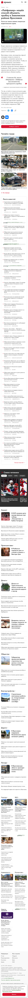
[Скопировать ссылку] (15, 110)
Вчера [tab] (16, 475)
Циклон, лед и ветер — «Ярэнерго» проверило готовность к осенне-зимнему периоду (14, 330)
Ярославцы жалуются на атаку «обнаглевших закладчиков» (12, 385)
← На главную (5, 193)
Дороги (14, 307)
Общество (14, 212)
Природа (14, 320)
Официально (15, 273)
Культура (14, 434)
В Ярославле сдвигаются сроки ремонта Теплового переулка (14, 373)
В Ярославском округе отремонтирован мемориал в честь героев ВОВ (7, 817)
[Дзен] (3, 117)
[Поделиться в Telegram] (8, 110)
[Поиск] (22, 2)
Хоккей (14, 229)
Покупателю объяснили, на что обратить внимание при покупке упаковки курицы (14, 361)
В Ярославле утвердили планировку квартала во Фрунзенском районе (13, 420)
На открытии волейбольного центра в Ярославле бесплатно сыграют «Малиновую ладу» (14, 444)
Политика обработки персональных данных (10, 980)
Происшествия (15, 262)
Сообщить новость (14, 126)
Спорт (13, 447)
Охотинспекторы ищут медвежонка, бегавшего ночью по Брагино (13, 456)
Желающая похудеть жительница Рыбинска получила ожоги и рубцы (13, 248)
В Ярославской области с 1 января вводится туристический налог (20, 884)
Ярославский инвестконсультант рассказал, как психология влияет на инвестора (13, 606)
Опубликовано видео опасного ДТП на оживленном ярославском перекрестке (14, 451)
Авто (7, 7)
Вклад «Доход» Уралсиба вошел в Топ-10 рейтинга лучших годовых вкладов (14, 254)
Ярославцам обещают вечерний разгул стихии (13, 786)
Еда (13, 363)
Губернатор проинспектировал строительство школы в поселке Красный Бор (14, 209)
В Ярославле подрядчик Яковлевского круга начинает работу (13, 304)
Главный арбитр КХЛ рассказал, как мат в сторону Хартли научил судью (12, 539)
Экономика (15, 325)
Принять (14, 994)
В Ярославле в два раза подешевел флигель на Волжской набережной (13, 408)
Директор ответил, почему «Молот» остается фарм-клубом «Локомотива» (13, 402)
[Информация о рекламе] (24, 223)
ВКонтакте (15, 958)
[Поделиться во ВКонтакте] (11, 110)
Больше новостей (19, 462)
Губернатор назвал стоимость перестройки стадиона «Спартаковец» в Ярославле (14, 216)
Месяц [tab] (4, 475)
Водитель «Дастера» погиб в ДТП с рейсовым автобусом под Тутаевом (13, 426)
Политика (14, 219)
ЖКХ (16, 797)
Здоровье (14, 250)
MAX (13, 962)
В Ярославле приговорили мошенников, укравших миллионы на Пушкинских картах (14, 648)
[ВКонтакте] (7, 117)
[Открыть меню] (25, 2)
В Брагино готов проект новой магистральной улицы (12, 414)
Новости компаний (17, 256)
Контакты (3, 960)
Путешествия (19, 872)
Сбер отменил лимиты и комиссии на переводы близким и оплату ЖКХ (20, 809)
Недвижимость (16, 399)
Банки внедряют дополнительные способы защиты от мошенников (12, 601)
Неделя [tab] (10, 475)
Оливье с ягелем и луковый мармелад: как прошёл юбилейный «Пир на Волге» (14, 432)
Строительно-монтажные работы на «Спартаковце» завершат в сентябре (13, 202)
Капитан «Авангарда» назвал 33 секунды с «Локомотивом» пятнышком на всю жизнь (14, 284)
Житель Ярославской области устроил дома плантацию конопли (14, 379)
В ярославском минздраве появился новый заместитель (13, 390)
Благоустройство (16, 204)
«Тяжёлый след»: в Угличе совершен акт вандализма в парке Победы (14, 336)
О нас (2, 956)
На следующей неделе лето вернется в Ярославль (14, 789)
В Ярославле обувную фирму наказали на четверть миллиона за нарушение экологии (14, 271)
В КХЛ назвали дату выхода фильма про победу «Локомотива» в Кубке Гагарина (14, 226)
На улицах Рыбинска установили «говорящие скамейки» (12, 277)
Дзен (13, 960)
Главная (3, 7)
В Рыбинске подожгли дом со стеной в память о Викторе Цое (14, 260)
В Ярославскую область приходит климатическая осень (12, 437)
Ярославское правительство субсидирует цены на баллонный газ (14, 323)
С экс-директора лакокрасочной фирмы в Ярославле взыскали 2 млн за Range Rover (14, 291)
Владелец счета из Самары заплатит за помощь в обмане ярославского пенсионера (14, 311)
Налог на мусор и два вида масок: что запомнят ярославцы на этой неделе (13, 684)
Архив (2, 962)
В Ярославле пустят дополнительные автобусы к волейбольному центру (13, 232)
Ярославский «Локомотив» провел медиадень (13, 367)
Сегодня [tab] (22, 475)
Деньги (4, 580)
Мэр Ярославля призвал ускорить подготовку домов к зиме (21, 829)
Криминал (14, 314)
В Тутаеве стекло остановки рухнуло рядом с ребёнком (13, 238)
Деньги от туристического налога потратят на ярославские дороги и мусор (18, 587)
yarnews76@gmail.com (9, 978)
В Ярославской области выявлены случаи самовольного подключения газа (14, 342)
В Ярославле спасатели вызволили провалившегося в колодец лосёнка (13, 317)
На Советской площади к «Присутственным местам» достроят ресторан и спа (7, 896)
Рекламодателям (5, 958)
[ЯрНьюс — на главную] (6, 2)
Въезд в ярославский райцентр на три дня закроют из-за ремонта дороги (12, 756)
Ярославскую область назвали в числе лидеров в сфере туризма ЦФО (21, 897)
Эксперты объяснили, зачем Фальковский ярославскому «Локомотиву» (9, 500)
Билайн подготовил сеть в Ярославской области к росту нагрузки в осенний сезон (14, 355)
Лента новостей (9, 199)
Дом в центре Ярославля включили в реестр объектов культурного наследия (14, 396)
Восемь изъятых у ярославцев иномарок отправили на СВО (14, 348)
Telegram (14, 956)
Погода (14, 440)
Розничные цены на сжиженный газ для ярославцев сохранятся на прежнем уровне (14, 298)
